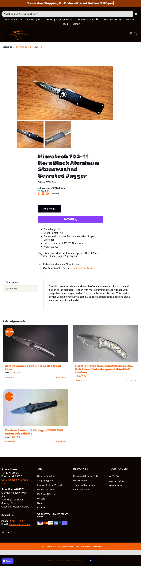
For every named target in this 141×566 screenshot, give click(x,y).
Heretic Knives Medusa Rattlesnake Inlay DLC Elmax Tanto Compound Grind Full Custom (104, 369)
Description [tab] (12, 282)
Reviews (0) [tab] (12, 288)
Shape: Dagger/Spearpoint (63, 256)
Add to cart (49, 208)
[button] (53, 189)
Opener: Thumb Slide (87, 253)
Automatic (68, 253)
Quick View (62, 377)
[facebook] (3, 532)
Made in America (20, 47)
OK (91, 561)
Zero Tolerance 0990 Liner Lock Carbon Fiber (33, 367)
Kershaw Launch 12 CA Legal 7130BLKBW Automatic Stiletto (34, 432)
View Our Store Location (83, 268)
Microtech (32, 47)
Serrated (43, 256)
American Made (53, 253)
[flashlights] (18, 30)
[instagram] (9, 532)
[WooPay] (70, 219)
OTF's (39, 47)
